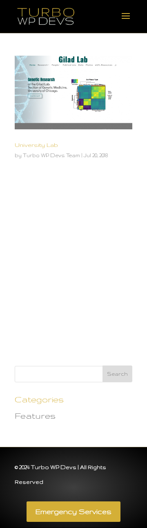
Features (35, 415)
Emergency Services (73, 511)
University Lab (36, 145)
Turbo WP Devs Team (51, 155)
